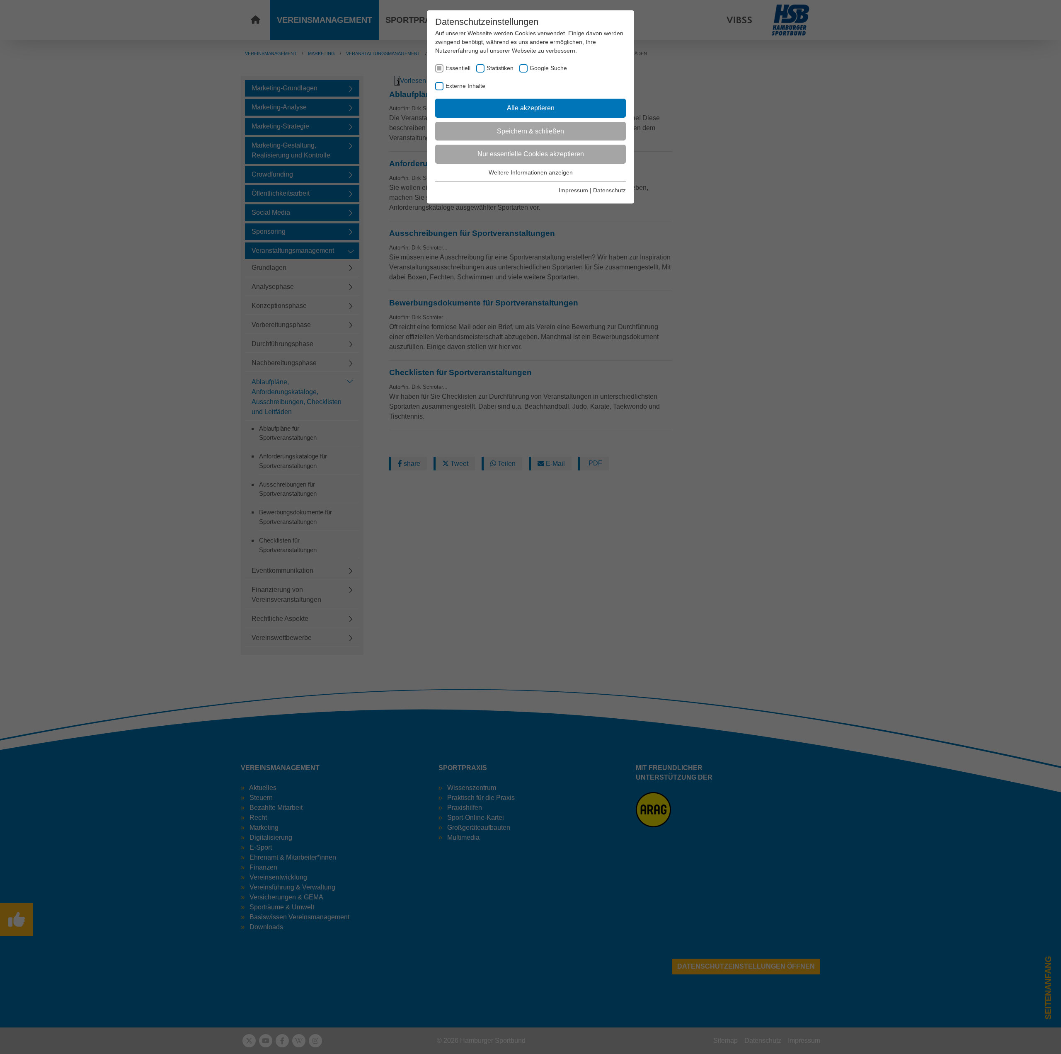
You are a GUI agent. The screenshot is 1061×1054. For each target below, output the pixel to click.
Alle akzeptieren (531, 107)
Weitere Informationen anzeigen (531, 172)
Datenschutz (609, 190)
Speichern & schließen (530, 131)
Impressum (573, 190)
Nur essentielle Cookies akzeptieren (530, 153)
